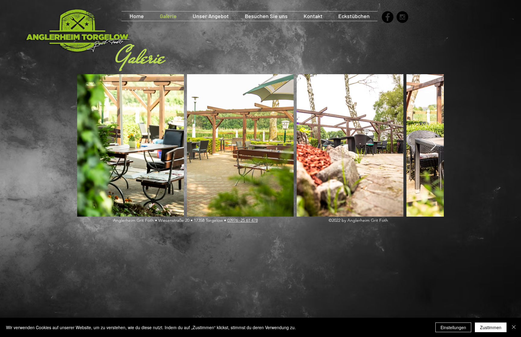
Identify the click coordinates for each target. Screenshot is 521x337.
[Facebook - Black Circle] (387, 17)
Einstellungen (453, 327)
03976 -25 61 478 (242, 220)
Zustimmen (490, 327)
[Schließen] (513, 327)
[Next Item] (433, 145)
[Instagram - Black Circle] (402, 17)
